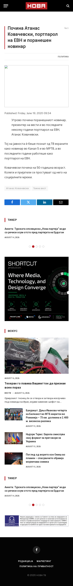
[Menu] (6, 6)
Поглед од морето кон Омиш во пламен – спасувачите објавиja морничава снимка (45, 458)
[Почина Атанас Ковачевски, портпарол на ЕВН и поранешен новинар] (36, 86)
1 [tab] (30, 246)
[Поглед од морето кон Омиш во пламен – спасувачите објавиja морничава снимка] (14, 458)
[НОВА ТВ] (36, 6)
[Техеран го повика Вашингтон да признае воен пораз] (37, 356)
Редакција (25, 561)
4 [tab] (40, 246)
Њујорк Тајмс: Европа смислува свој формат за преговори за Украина (45, 438)
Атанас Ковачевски (17, 188)
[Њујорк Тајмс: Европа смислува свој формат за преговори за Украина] (14, 438)
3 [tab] (36, 246)
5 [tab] (43, 246)
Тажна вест (39, 188)
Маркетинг (44, 561)
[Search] (67, 6)
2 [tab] (33, 246)
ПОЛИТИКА (63, 57)
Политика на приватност (36, 566)
